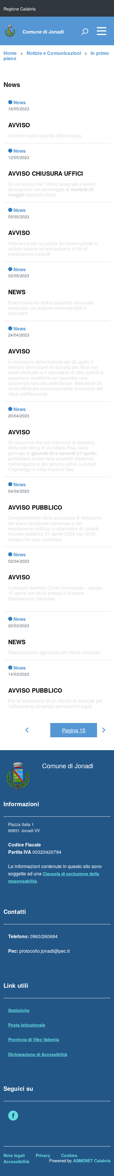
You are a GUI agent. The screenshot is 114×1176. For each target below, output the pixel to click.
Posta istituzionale (26, 1025)
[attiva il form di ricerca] (85, 31)
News (19, 102)
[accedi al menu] (101, 31)
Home (10, 53)
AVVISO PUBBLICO (35, 507)
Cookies (69, 1155)
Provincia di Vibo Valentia (33, 1039)
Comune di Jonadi (43, 31)
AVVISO (19, 125)
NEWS (17, 292)
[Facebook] (13, 1116)
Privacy (43, 1155)
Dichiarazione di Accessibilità (37, 1054)
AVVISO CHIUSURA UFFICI (45, 173)
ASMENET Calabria (91, 1160)
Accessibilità (16, 1161)
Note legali (14, 1155)
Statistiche (19, 1010)
